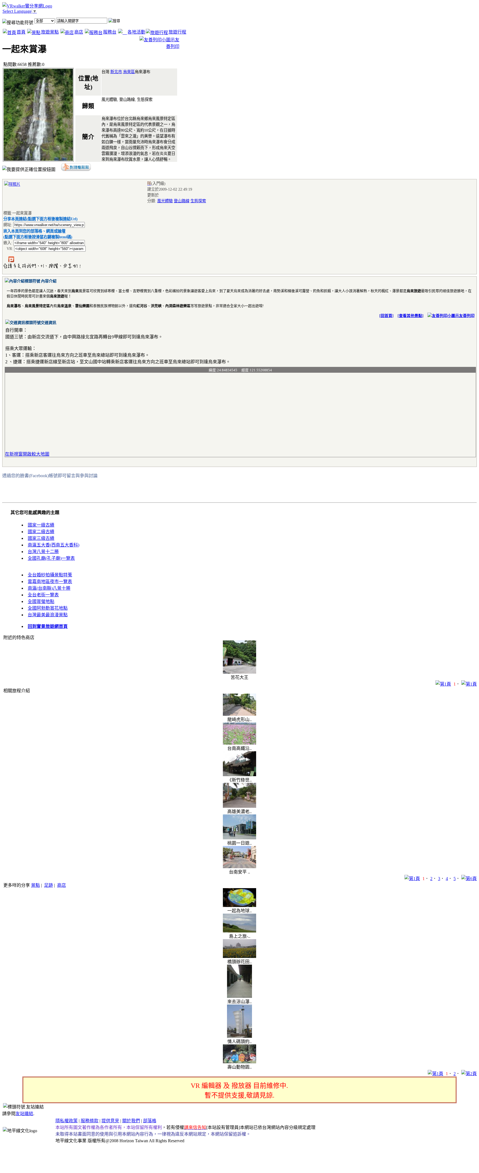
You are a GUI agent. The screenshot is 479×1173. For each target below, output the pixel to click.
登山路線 (181, 201)
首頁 (21, 32)
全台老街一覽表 (43, 594)
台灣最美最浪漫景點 (48, 614)
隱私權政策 (66, 1120)
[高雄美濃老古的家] (239, 806)
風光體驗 (165, 201)
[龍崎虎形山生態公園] (239, 714)
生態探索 (198, 201)
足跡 (48, 885)
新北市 (116, 72)
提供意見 (110, 1120)
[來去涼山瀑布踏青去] (239, 996)
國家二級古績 (41, 531)
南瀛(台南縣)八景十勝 (49, 588)
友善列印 (467, 316)
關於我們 (131, 1120)
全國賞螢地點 (41, 601)
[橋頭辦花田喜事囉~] (239, 956)
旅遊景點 (50, 32)
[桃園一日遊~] (239, 837)
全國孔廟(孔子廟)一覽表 (51, 558)
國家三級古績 (41, 538)
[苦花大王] (239, 672)
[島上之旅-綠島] (239, 931)
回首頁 (386, 316)
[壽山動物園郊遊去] (239, 1061)
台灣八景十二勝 (43, 551)
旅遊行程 (177, 32)
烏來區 (129, 72)
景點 (35, 885)
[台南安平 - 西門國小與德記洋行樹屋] (239, 866)
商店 (78, 32)
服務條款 (89, 1120)
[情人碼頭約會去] (239, 1036)
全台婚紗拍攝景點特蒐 (50, 575)
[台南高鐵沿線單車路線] (239, 743)
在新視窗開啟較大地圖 (27, 454)
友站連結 (24, 1113)
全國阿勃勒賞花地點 (48, 608)
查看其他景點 (410, 316)
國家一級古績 (41, 525)
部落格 (149, 1120)
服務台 (109, 32)
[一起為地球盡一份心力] (239, 905)
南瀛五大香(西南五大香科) (53, 545)
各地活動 (136, 32)
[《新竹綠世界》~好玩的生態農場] (239, 774)
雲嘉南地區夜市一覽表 (50, 581)
